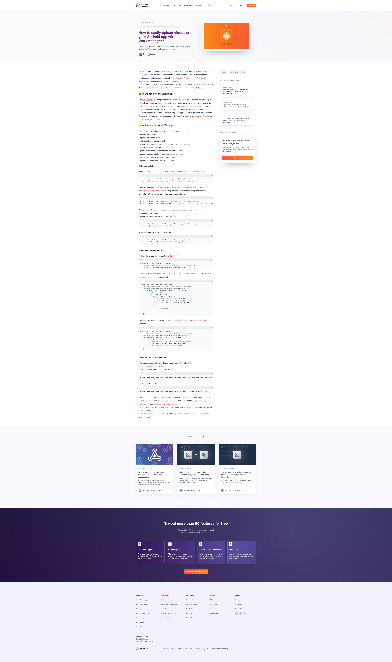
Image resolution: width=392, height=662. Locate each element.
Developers (188, 5)
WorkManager (147, 100)
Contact (238, 609)
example (193, 414)
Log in (241, 5)
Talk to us (232, 5)
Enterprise (238, 604)
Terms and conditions (185, 649)
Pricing (209, 5)
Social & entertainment (169, 604)
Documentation (191, 600)
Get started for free (196, 571)
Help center (214, 613)
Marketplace (165, 609)
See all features (142, 627)
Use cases (177, 5)
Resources (199, 5)
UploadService (203, 85)
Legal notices (216, 649)
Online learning (166, 600)
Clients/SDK (190, 609)
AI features (140, 622)
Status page (190, 613)
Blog (212, 600)
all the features (189, 530)
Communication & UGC (169, 613)
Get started (238, 158)
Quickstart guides (192, 604)
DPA (208, 649)
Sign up (251, 5)
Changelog (190, 618)
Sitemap (225, 649)
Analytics (139, 609)
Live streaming (141, 600)
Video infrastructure (143, 613)
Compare (213, 609)
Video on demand (142, 604)
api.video (199, 210)
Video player (140, 618)
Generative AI (166, 618)
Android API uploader (151, 119)
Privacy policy (200, 649)
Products (167, 5)
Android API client (183, 78)
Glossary (213, 604)
